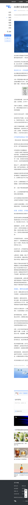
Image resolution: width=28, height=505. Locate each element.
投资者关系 (16, 493)
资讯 (10, 17)
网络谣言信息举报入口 (19, 497)
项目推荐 (16, 488)
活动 (10, 28)
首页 (10, 12)
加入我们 (24, 493)
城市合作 (16, 486)
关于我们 (24, 488)
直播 (10, 20)
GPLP (15, 10)
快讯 (10, 15)
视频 (10, 22)
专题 (10, 25)
